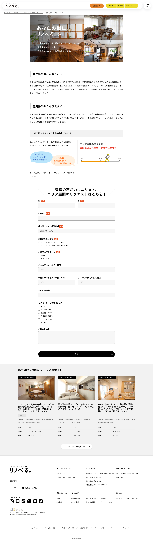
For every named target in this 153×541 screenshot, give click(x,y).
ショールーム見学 (91, 498)
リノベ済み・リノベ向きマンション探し (127, 498)
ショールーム (131, 6)
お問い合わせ (125, 528)
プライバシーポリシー (113, 528)
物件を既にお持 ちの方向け (93, 477)
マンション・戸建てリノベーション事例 (127, 473)
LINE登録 (59, 502)
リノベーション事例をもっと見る (76, 447)
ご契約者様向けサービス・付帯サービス (97, 485)
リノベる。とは (61, 473)
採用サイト (75, 528)
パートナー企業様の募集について (50, 528)
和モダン (22, 415)
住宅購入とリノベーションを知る (66, 477)
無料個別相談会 (75, 498)
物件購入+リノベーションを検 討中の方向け (98, 473)
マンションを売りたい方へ (31, 528)
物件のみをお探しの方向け (93, 481)
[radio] (76, 242)
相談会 (120, 5)
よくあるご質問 (90, 502)
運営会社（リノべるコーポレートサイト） (92, 528)
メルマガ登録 (75, 502)
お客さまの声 (119, 477)
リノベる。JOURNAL (106, 502)
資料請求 (96, 6)
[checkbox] (76, 243)
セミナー (111, 6)
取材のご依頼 (66, 528)
